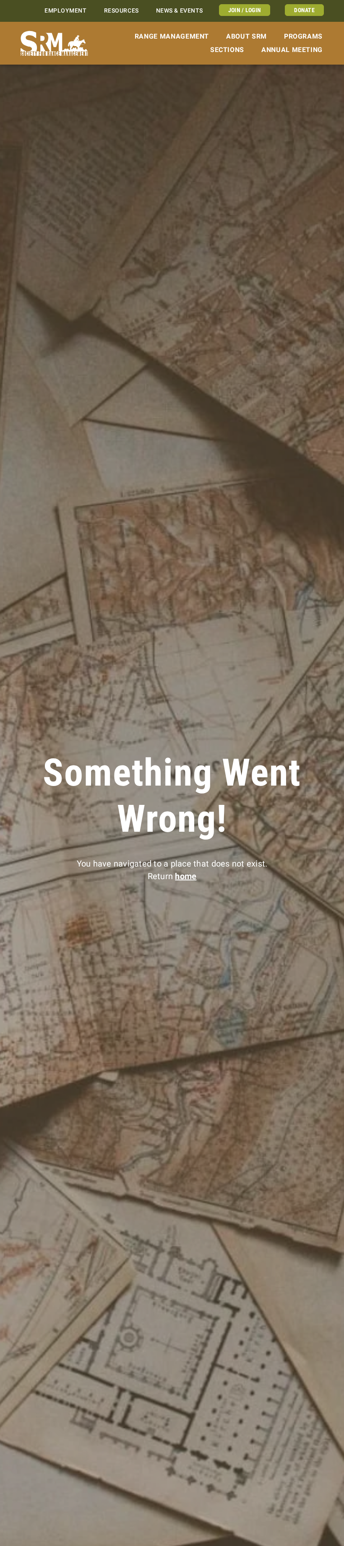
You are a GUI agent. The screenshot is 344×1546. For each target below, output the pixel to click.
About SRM (246, 36)
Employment (65, 10)
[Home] (54, 43)
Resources (121, 10)
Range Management (172, 36)
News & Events (179, 10)
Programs (303, 36)
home (185, 876)
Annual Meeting (292, 50)
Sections (227, 50)
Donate (304, 10)
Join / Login (244, 10)
